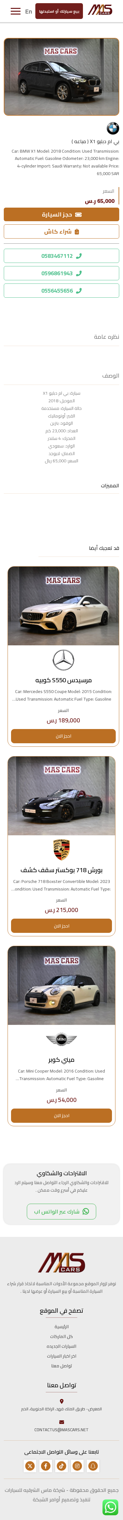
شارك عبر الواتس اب (56, 1212)
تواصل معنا (61, 1366)
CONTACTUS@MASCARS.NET (61, 1429)
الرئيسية (62, 1326)
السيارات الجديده (61, 1346)
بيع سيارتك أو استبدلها (59, 11)
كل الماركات (61, 1336)
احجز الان (63, 736)
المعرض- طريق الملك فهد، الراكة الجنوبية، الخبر (61, 1409)
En (28, 11)
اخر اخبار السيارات (61, 1356)
